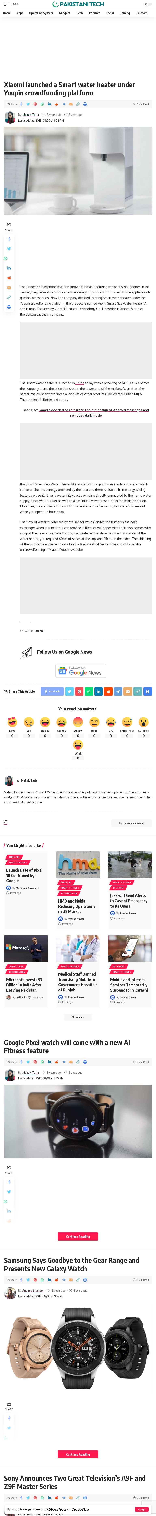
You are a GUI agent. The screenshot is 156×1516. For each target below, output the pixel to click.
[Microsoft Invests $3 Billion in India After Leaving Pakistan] (26, 948)
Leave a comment (134, 823)
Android (14, 857)
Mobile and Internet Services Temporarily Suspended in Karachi (129, 984)
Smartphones (18, 862)
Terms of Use (80, 1509)
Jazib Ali (20, 997)
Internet (119, 966)
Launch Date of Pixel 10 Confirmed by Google (24, 875)
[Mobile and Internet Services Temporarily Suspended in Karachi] (130, 948)
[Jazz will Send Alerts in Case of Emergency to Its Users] (130, 864)
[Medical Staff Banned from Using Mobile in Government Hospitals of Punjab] (78, 948)
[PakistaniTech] (78, 4)
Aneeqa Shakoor (33, 1290)
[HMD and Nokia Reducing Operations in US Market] (78, 864)
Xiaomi (39, 631)
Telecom (118, 888)
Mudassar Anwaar (26, 888)
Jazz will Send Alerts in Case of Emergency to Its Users (128, 900)
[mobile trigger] (7, 4)
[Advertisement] (78, 47)
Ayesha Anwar (76, 918)
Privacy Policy (57, 1509)
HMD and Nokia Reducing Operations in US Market (76, 906)
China (79, 383)
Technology (69, 893)
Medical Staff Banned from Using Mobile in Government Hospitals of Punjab (78, 981)
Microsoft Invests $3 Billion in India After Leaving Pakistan (24, 984)
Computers (16, 966)
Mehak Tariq (30, 114)
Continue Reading (78, 1236)
